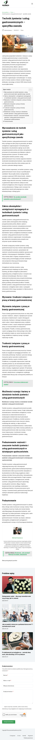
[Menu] (32, 3)
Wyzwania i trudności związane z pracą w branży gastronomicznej (17, 101)
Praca (22, 30)
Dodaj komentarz (8, 691)
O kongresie (12, 735)
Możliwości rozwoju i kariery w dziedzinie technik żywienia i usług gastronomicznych (16, 112)
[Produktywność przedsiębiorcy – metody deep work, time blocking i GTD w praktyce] (17, 641)
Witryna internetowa (8, 686)
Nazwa (5, 675)
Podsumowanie (8, 121)
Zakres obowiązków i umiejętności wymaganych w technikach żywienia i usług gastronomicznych (17, 97)
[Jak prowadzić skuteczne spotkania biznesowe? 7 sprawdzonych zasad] (17, 613)
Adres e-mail (7, 680)
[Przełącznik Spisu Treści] (29, 89)
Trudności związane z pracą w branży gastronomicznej (14, 108)
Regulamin (30, 735)
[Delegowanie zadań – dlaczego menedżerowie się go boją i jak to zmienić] (17, 585)
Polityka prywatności (28, 738)
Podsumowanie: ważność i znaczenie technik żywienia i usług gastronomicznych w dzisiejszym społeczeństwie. (16, 117)
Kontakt (24, 735)
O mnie (19, 735)
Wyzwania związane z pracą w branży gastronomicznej (14, 105)
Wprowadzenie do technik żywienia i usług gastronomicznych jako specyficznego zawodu (17, 93)
